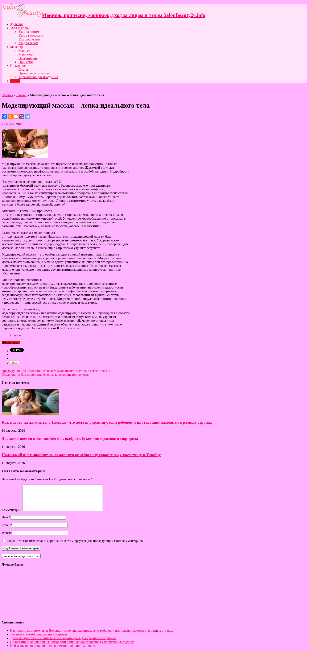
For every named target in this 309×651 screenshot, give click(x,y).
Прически (25, 62)
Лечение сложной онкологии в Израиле (38, 634)
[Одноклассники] (10, 116)
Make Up (16, 47)
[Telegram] (27, 116)
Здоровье (16, 24)
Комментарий (11, 510)
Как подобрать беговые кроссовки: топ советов (45, 374)
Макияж (24, 50)
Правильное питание (33, 73)
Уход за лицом (28, 31)
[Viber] (21, 116)
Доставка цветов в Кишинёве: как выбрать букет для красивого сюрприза (70, 438)
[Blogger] (15, 116)
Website (7, 533)
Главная (7, 95)
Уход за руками (29, 39)
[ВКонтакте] (4, 116)
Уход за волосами (30, 35)
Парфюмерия (27, 58)
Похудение (18, 65)
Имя (5, 517)
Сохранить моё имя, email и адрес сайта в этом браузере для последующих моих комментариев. (75, 541)
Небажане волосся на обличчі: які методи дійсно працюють (52, 645)
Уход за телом (28, 43)
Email (5, 525)
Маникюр (25, 54)
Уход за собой (20, 28)
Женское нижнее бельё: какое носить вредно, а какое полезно (56, 371)
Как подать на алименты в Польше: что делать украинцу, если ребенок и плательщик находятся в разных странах (107, 422)
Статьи (15, 81)
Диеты (23, 69)
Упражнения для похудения (38, 77)
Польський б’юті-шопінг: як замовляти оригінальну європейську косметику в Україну (81, 455)
